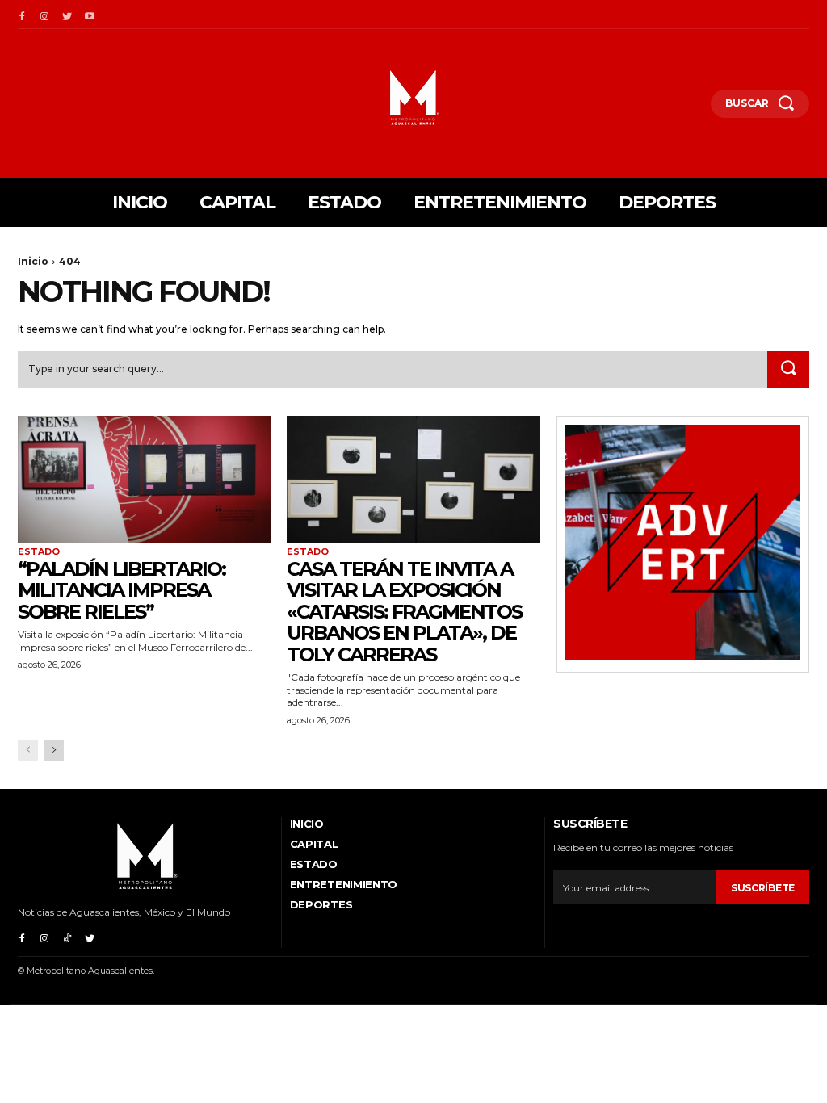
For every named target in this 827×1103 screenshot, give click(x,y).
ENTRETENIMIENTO (344, 884)
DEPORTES (321, 904)
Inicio (33, 261)
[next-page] (54, 750)
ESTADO (39, 552)
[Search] (788, 369)
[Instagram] (44, 14)
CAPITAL (314, 843)
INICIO (307, 823)
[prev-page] (28, 750)
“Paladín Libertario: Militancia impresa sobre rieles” (121, 590)
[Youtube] (89, 14)
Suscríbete (763, 888)
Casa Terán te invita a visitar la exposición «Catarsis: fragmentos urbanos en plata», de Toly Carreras (404, 611)
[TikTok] (67, 936)
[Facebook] (22, 14)
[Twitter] (67, 14)
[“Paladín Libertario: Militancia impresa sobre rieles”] (144, 479)
